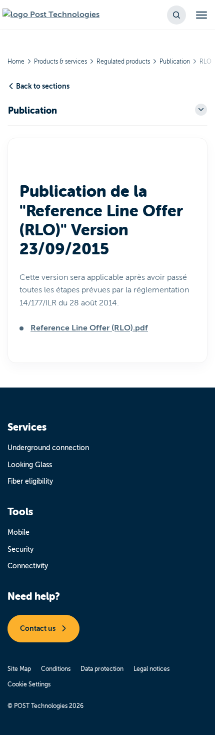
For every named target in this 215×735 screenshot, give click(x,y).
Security (21, 549)
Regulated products (123, 61)
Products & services (60, 61)
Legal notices (152, 668)
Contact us (38, 628)
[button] (176, 15)
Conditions (55, 668)
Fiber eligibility (30, 481)
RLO (206, 61)
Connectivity (28, 566)
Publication (175, 61)
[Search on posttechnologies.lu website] (51, 15)
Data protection (102, 668)
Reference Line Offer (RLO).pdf (89, 327)
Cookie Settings (29, 684)
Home (16, 61)
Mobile (19, 532)
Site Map (19, 668)
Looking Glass (30, 465)
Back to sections (43, 86)
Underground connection (48, 448)
